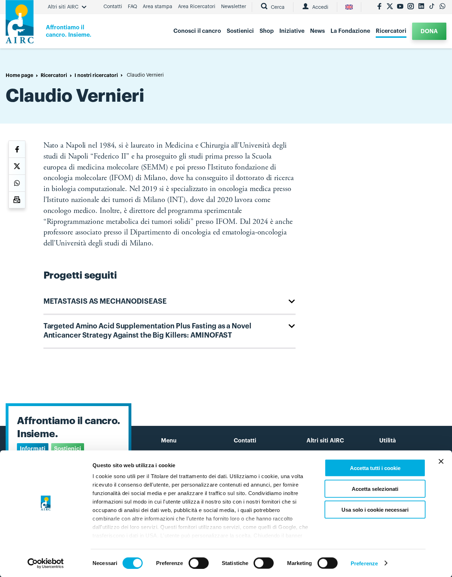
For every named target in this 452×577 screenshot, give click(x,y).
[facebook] (379, 7)
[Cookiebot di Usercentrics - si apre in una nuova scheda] (46, 563)
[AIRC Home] (20, 24)
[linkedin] (421, 7)
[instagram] (411, 7)
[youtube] (400, 7)
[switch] (199, 563)
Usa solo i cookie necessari (375, 509)
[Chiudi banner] (441, 461)
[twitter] (390, 7)
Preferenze (364, 563)
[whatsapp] (442, 7)
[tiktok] (432, 7)
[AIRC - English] (349, 7)
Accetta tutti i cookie (375, 468)
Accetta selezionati (375, 489)
